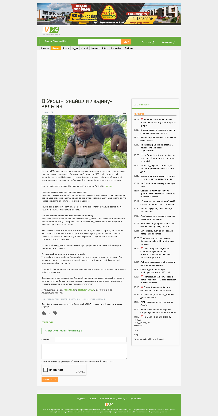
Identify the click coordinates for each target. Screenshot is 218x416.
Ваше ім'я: (46, 339)
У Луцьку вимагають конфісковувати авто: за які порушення (157, 263)
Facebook (69, 289)
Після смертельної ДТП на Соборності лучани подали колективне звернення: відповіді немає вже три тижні (155, 253)
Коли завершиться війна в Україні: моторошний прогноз (156, 232)
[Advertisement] (109, 74)
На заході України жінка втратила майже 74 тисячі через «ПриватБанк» (156, 147)
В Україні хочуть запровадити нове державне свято (157, 296)
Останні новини (142, 104)
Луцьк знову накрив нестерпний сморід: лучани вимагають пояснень (158, 311)
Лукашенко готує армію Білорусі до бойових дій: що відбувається (157, 225)
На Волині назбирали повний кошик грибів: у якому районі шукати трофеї (158, 122)
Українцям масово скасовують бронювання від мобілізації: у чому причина (157, 241)
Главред (109, 185)
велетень (91, 299)
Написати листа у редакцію (113, 398)
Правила (75, 361)
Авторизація (167, 42)
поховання (65, 299)
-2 (49, 313)
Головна (45, 48)
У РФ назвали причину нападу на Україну (156, 303)
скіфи (57, 299)
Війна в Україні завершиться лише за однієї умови (158, 139)
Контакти (93, 398)
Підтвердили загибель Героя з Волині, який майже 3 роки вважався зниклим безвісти (158, 279)
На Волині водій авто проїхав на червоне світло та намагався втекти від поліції (157, 157)
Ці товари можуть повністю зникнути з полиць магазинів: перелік (157, 131)
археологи (100, 299)
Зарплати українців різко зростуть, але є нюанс (157, 210)
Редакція (81, 398)
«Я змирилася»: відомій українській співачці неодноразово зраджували (157, 202)
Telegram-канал (86, 289)
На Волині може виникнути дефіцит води (157, 185)
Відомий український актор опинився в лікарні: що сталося (155, 288)
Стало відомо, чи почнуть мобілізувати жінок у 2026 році (155, 271)
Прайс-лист (135, 398)
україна (50, 299)
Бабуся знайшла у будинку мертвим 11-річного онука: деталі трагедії (157, 177)
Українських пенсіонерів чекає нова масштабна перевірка (157, 217)
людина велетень (78, 299)
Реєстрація (146, 42)
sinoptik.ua (149, 338)
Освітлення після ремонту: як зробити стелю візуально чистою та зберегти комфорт (157, 193)
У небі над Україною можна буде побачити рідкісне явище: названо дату (157, 168)
